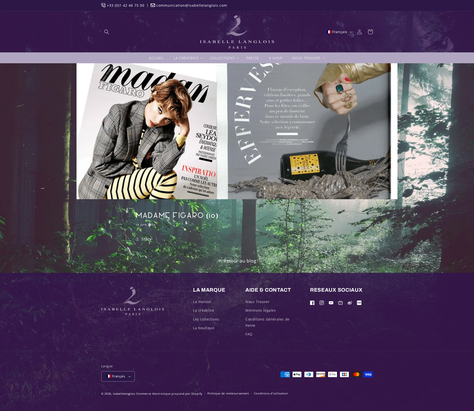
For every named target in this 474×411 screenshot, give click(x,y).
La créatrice (203, 310)
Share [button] (146, 239)
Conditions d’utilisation (271, 393)
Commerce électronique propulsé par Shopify (169, 393)
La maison (202, 301)
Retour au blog (240, 261)
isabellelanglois (124, 393)
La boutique (204, 327)
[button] (106, 31)
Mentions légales (260, 310)
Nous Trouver (257, 301)
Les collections (206, 319)
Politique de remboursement (228, 393)
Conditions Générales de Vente (267, 322)
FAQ (249, 334)
